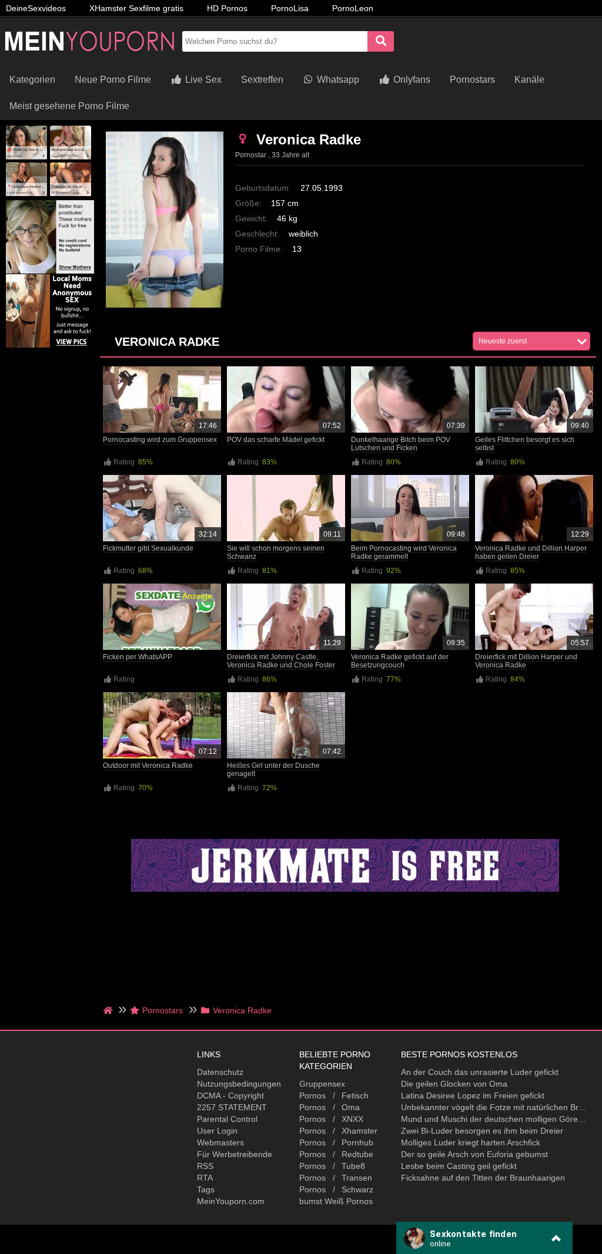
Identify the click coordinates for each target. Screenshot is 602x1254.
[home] (109, 1010)
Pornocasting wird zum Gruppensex (160, 440)
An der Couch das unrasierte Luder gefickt (479, 1072)
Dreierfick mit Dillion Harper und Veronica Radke (526, 661)
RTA (205, 1177)
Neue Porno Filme (113, 80)
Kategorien (32, 80)
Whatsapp (337, 80)
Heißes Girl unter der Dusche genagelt (273, 769)
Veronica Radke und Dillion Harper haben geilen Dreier (531, 552)
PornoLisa (290, 8)
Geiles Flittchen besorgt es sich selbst (524, 444)
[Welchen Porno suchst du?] (380, 41)
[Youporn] (88, 61)
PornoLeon (352, 8)
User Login (217, 1130)
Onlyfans (410, 80)
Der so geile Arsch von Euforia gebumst (474, 1154)
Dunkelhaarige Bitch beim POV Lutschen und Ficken (400, 444)
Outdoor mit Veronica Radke (148, 765)
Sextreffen (262, 80)
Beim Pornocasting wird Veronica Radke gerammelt (404, 552)
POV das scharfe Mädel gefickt (276, 440)
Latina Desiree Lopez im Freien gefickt (472, 1095)
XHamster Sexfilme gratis (136, 8)
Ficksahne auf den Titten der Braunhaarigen (483, 1177)
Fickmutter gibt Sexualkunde (148, 548)
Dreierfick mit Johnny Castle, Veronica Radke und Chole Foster (281, 661)
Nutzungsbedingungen (239, 1083)
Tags (206, 1189)
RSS (205, 1166)
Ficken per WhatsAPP (137, 657)
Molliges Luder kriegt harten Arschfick (470, 1142)
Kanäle (529, 80)
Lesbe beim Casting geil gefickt (459, 1166)
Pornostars (472, 80)
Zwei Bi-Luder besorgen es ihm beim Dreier (482, 1130)
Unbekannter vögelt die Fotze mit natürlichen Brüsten (494, 1107)
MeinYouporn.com (231, 1201)
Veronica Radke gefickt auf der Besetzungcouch (400, 661)
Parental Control (227, 1119)
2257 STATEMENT (232, 1107)
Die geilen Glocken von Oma (454, 1083)
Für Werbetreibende (234, 1154)
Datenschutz (220, 1072)
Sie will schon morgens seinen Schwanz (276, 552)
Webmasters (220, 1142)
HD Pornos (227, 8)
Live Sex (202, 80)
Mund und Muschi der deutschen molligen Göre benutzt (494, 1119)
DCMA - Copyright (230, 1095)
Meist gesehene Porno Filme (69, 106)
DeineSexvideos (36, 8)
